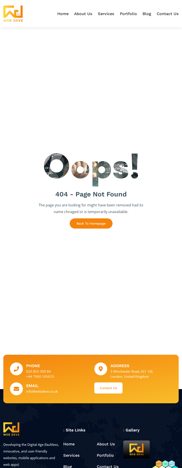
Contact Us (168, 13)
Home (63, 13)
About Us (83, 13)
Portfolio (128, 13)
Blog (146, 13)
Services (106, 13)
